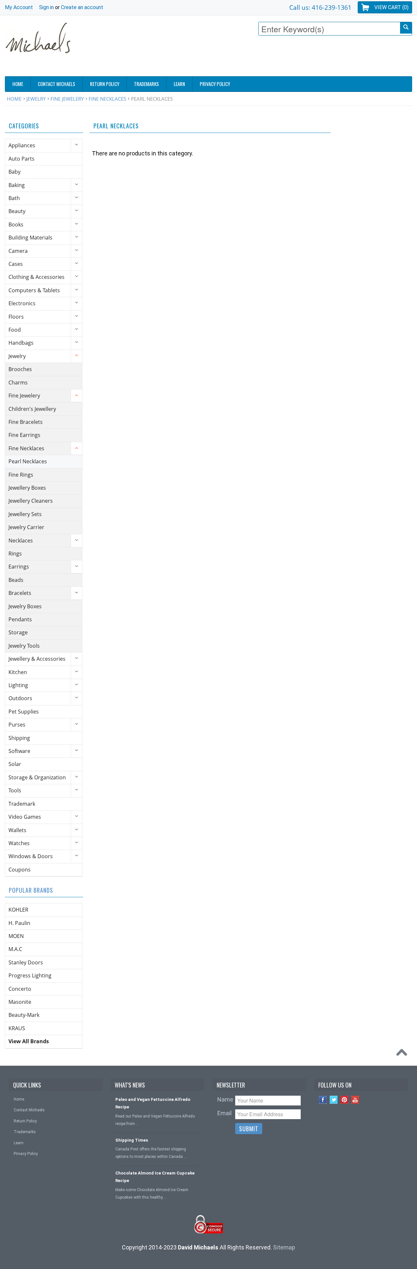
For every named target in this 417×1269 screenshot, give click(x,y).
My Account (19, 7)
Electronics (22, 303)
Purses (16, 724)
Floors (16, 316)
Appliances (21, 145)
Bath (14, 198)
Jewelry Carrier (26, 527)
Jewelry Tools (24, 645)
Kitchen (17, 672)
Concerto (19, 988)
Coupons (19, 869)
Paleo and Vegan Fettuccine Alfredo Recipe (152, 1103)
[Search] (406, 28)
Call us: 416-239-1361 (320, 7)
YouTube (355, 1100)
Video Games (24, 816)
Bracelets (19, 593)
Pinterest (344, 1100)
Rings (15, 553)
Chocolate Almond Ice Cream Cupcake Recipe (154, 1177)
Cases (15, 263)
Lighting (18, 685)
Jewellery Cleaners (30, 500)
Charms (18, 382)
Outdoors (20, 698)
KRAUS (16, 1028)
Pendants (20, 619)
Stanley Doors (25, 962)
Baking (16, 185)
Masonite (19, 1001)
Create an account (82, 7)
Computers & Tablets (34, 290)
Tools (14, 790)
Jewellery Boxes (27, 487)
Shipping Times (131, 1140)
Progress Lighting (29, 975)
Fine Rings (20, 474)
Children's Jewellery (32, 408)
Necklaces (20, 540)
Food (14, 329)
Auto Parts (21, 158)
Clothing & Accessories (36, 277)
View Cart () (391, 7)
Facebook (323, 1100)
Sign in (46, 7)
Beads (15, 580)
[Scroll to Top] (403, 1054)
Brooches (20, 369)
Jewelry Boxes (25, 606)
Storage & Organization (37, 777)
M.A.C (15, 949)
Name (225, 1099)
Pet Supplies (23, 711)
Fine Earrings (24, 435)
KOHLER (18, 909)
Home (14, 98)
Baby (14, 171)
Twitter (334, 1100)
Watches (19, 843)
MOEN (16, 936)
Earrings (18, 566)
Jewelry (36, 98)
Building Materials (30, 237)
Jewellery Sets (25, 514)
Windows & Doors (30, 856)
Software (19, 751)
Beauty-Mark (23, 1014)
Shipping (19, 738)
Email (224, 1113)
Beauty (16, 211)
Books (15, 224)
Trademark (21, 803)
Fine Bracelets (25, 421)
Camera (18, 250)
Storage (18, 632)
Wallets (17, 830)
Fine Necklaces (107, 98)
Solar (14, 764)
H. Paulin (19, 923)
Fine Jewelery (67, 98)
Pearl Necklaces (27, 461)
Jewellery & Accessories (36, 658)
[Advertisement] (293, 57)
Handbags (21, 342)
